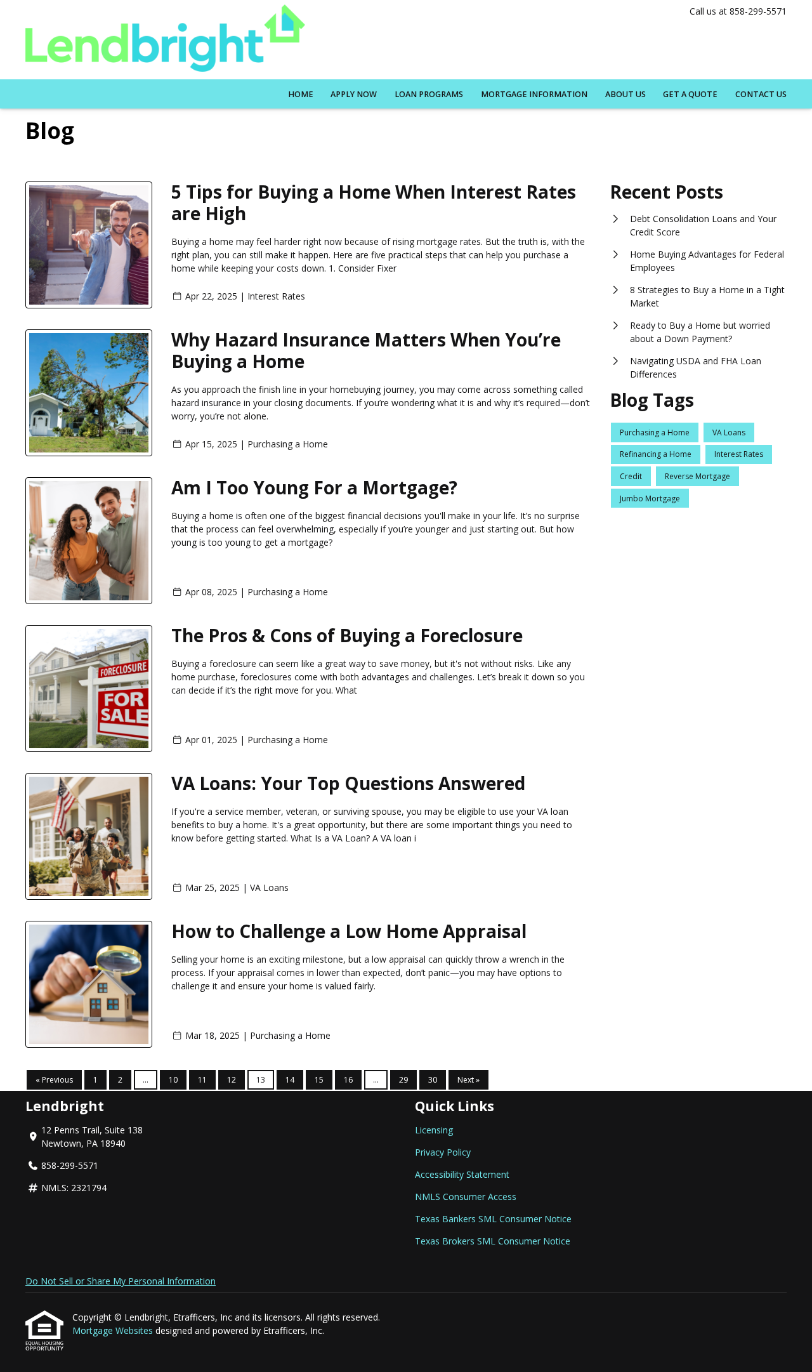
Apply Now (354, 94)
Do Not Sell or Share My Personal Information (120, 1281)
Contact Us (761, 94)
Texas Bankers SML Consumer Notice (493, 1219)
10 (173, 1079)
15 (319, 1079)
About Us (625, 94)
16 (348, 1079)
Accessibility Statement (462, 1174)
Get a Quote (690, 94)
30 (432, 1079)
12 (231, 1079)
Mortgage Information (534, 94)
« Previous (54, 1079)
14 (289, 1079)
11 (202, 1079)
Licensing (434, 1130)
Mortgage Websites (113, 1330)
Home (300, 94)
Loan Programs (429, 94)
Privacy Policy (443, 1152)
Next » (468, 1079)
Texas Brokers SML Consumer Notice (492, 1241)
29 (403, 1079)
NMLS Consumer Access (465, 1197)
